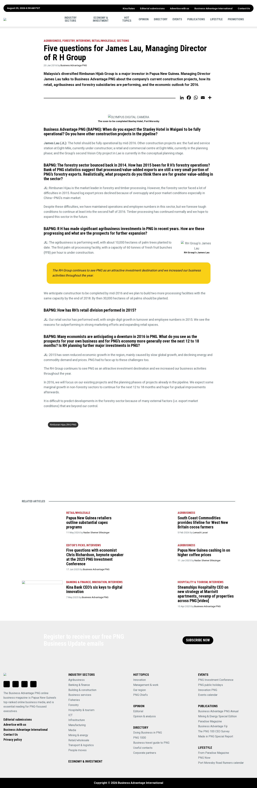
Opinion (144, 19)
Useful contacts (142, 747)
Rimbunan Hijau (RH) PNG (63, 424)
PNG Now (204, 757)
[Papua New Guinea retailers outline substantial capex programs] (42, 521)
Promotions (236, 19)
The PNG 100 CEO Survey (214, 731)
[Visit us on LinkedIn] (6, 684)
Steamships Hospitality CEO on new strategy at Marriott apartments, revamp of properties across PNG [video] (206, 594)
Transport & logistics (81, 745)
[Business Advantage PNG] (28, 19)
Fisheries (74, 700)
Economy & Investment (101, 19)
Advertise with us (179, 8)
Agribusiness (52, 40)
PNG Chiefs (140, 695)
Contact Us (244, 8)
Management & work (145, 685)
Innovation (99, 582)
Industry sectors (70, 19)
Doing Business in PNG (147, 732)
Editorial (138, 711)
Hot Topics (126, 19)
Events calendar (207, 695)
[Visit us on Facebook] (15, 684)
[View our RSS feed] (33, 684)
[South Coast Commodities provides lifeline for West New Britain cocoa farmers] (153, 521)
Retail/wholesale (104, 40)
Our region (139, 690)
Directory (160, 19)
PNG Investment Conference (215, 680)
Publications (196, 19)
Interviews (83, 40)
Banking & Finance (78, 582)
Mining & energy (78, 735)
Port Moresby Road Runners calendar (221, 762)
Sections (123, 40)
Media (72, 730)
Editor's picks (75, 545)
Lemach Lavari (200, 532)
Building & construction (82, 690)
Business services (79, 695)
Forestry (68, 40)
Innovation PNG (207, 690)
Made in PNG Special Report (215, 736)
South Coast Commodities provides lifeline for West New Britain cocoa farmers (203, 522)
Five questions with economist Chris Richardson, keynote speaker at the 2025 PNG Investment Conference (95, 557)
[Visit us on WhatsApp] (24, 684)
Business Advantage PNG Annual (218, 711)
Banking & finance (79, 685)
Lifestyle (216, 19)
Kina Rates (129, 8)
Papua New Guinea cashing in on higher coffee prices (204, 552)
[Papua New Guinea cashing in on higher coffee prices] (153, 554)
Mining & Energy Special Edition (217, 716)
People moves (77, 750)
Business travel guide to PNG (151, 742)
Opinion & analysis (144, 716)
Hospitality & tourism (193, 582)
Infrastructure (76, 720)
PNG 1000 (139, 737)
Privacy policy (12, 739)
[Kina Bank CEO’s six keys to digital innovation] (42, 591)
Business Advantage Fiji (212, 726)
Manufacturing (77, 725)
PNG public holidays (210, 685)
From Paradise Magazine (213, 752)
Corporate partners (144, 752)
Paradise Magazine (210, 721)
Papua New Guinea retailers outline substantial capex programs (89, 522)
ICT (70, 715)
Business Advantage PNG (73, 65)
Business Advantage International (213, 8)
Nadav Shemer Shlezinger (96, 532)
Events (177, 19)
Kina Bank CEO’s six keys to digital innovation (94, 589)
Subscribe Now (198, 640)
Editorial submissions (152, 8)
